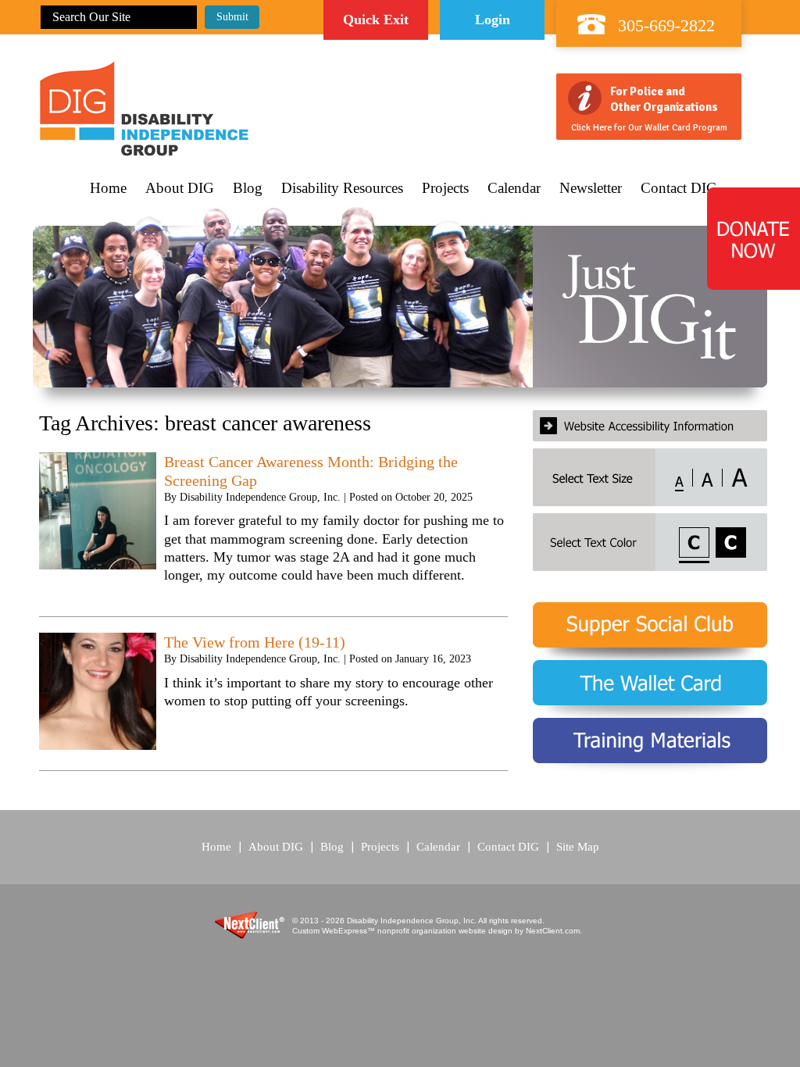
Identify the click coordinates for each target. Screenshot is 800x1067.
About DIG (179, 188)
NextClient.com (553, 930)
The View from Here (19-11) (254, 642)
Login (492, 19)
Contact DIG (679, 188)
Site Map (577, 846)
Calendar (514, 188)
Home (108, 188)
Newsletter (590, 188)
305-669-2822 (666, 25)
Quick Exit (376, 19)
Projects (445, 188)
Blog (247, 188)
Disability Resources (342, 188)
